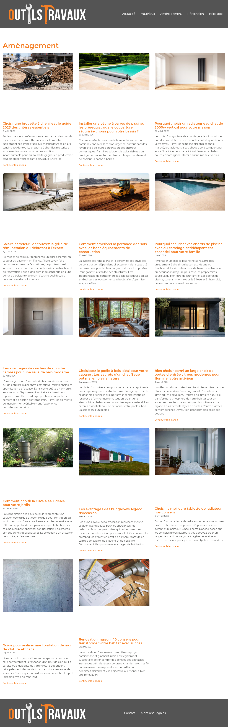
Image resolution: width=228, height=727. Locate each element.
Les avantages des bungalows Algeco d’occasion (110, 511)
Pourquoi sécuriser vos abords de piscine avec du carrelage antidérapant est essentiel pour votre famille (189, 248)
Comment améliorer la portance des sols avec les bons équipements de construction (113, 248)
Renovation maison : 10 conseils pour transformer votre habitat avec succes (110, 641)
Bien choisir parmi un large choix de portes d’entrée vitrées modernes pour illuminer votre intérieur (187, 374)
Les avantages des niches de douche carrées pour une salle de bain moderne (36, 370)
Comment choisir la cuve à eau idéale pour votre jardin (34, 503)
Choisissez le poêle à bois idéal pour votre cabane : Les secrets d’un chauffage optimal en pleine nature (113, 374)
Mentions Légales (153, 713)
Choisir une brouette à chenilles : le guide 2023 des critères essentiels (37, 125)
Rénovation (195, 14)
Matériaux (148, 14)
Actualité (128, 14)
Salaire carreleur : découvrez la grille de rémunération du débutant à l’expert (35, 246)
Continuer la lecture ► (15, 165)
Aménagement (171, 14)
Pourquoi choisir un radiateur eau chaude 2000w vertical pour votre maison (189, 125)
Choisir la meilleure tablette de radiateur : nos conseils (189, 510)
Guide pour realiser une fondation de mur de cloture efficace (37, 647)
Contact (130, 713)
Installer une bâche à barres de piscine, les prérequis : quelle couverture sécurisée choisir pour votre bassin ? (111, 127)
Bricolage (216, 14)
